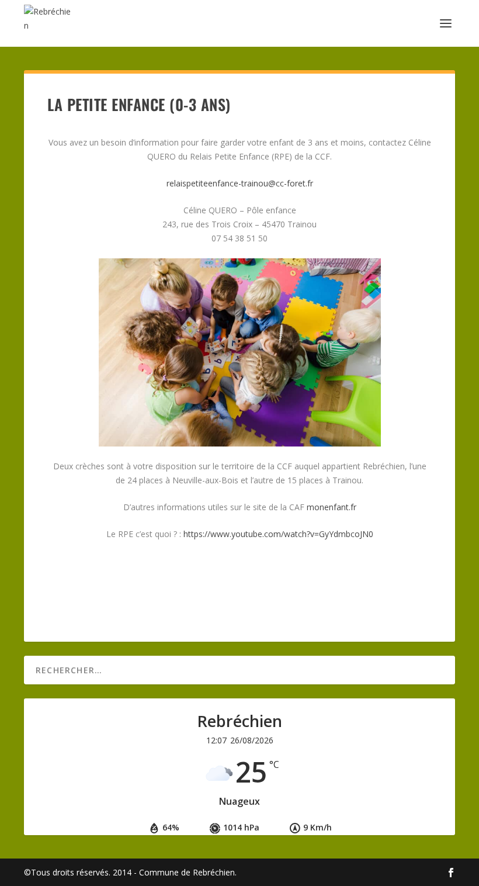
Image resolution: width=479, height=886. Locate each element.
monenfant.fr (331, 507)
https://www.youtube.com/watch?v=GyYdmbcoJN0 (278, 533)
